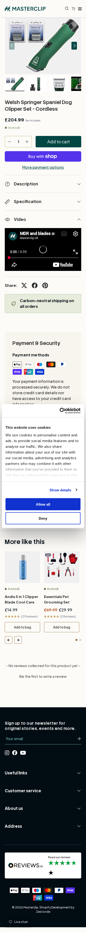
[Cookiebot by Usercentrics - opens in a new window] (61, 411)
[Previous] (8, 640)
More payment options (43, 167)
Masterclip (30, 907)
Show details (60, 490)
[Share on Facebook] (34, 285)
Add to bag (22, 627)
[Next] (18, 640)
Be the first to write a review (43, 676)
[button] (74, 8)
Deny (43, 518)
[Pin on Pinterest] (45, 285)
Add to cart (58, 141)
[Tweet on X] (24, 285)
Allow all (43, 504)
